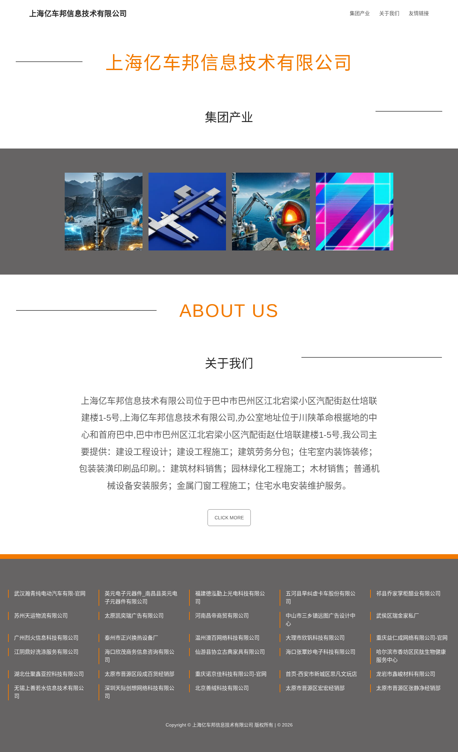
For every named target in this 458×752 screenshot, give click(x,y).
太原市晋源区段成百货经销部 (139, 674)
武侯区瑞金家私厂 (397, 616)
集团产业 (360, 13)
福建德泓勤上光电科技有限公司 (230, 597)
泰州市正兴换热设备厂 (131, 638)
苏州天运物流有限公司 (41, 616)
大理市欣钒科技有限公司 (315, 638)
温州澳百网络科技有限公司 (227, 638)
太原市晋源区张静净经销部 (408, 688)
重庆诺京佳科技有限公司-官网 (231, 674)
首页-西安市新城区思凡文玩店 (321, 674)
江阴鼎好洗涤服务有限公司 (46, 652)
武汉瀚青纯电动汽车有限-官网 (49, 593)
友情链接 (419, 13)
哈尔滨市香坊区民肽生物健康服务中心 (411, 656)
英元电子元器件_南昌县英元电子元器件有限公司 (141, 597)
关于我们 (389, 13)
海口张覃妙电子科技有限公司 (320, 652)
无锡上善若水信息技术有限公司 (49, 692)
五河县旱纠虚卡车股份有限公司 (320, 597)
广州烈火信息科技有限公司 (46, 638)
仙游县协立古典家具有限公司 (230, 652)
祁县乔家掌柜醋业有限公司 (408, 593)
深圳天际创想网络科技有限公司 (139, 692)
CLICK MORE (229, 517)
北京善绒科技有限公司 (222, 688)
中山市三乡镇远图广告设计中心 (320, 620)
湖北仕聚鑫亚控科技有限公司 (49, 674)
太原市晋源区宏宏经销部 (315, 688)
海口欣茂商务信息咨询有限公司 (139, 656)
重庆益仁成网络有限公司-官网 (412, 638)
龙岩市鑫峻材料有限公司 (405, 674)
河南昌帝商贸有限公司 (222, 616)
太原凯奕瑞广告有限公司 (134, 616)
